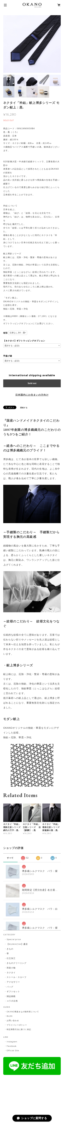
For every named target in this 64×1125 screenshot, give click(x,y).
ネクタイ (11, 972)
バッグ (10, 986)
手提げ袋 (7, 356)
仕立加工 (11, 958)
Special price (14, 939)
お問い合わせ (13, 1020)
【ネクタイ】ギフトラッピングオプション (24, 341)
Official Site (13, 1050)
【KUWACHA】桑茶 (17, 944)
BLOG (10, 1016)
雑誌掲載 (11, 996)
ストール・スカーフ (17, 977)
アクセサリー (13, 982)
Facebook (12, 1046)
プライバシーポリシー (17, 1025)
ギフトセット (13, 991)
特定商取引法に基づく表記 (19, 1029)
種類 (5, 333)
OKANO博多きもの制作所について (23, 1011)
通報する (24, 408)
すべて (10, 858)
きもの (10, 949)
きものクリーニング (17, 963)
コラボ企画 (12, 1001)
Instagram (12, 1041)
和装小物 (11, 967)
